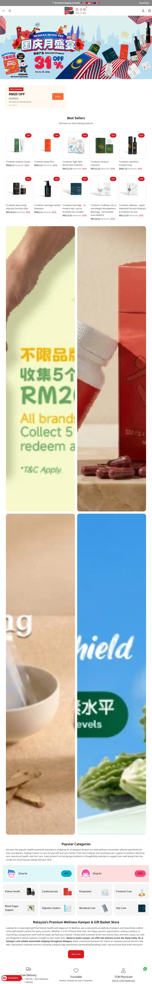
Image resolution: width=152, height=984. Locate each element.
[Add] (28, 154)
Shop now (76, 954)
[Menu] (3, 10)
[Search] (10, 10)
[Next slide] (29, 145)
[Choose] (84, 197)
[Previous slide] (9, 145)
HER (140, 873)
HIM (66, 873)
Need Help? (144, 3)
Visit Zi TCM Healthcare (123, 980)
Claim (58, 96)
